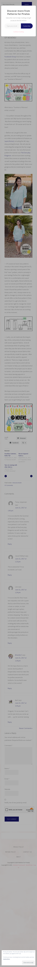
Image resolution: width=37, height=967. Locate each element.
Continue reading (18, 32)
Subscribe (26, 26)
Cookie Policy (6, 959)
